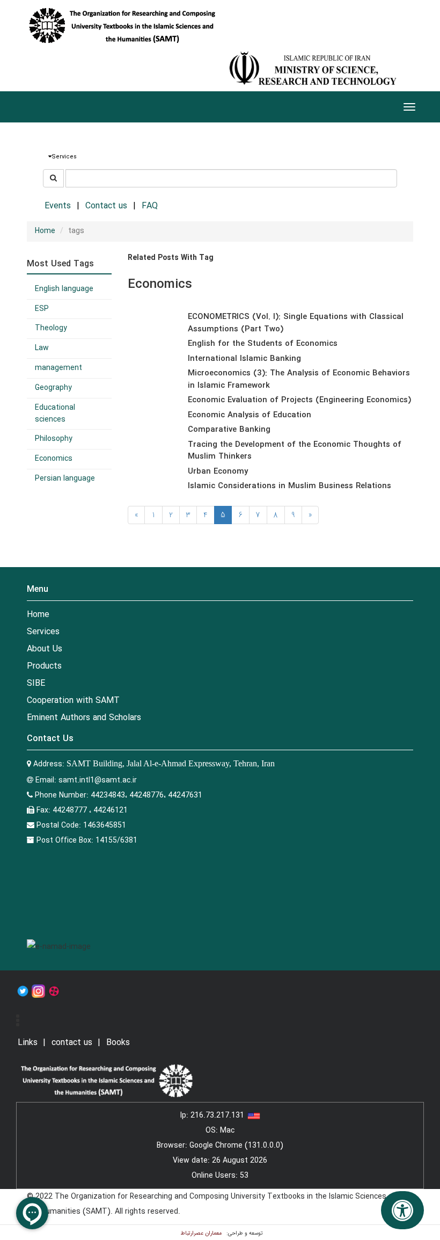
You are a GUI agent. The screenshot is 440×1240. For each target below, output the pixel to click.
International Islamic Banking (244, 358)
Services (43, 632)
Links (28, 1042)
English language (64, 289)
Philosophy (53, 439)
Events (58, 206)
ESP (42, 309)
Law (42, 348)
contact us (72, 1042)
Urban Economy (218, 471)
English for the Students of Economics (263, 343)
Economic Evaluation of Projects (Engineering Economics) (299, 400)
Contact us (106, 206)
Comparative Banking (229, 429)
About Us (44, 649)
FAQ (150, 206)
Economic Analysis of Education (249, 415)
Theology (51, 328)
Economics (53, 459)
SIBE (36, 683)
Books (118, 1042)
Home (45, 231)
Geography (53, 388)
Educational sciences (55, 413)
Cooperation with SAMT (73, 700)
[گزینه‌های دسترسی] (402, 1210)
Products (44, 666)
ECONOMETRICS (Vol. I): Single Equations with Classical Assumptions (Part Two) (296, 323)
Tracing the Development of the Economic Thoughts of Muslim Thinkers (294, 450)
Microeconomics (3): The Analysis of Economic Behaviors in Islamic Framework (299, 379)
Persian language (65, 478)
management (58, 368)
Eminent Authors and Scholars (84, 717)
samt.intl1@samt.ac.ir (97, 780)
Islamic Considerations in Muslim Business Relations (289, 486)
